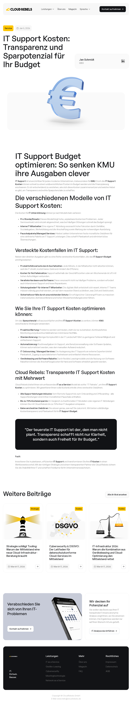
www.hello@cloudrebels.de (69, 699)
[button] (47, 9)
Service (8, 28)
